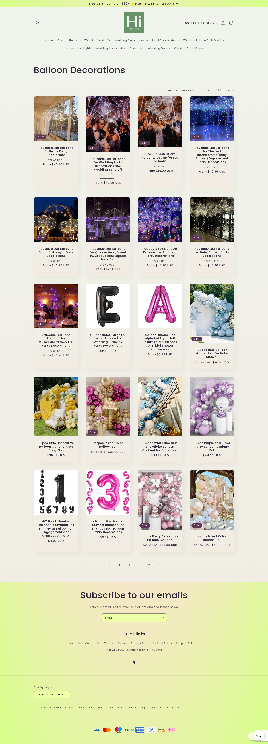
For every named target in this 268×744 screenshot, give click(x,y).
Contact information (171, 707)
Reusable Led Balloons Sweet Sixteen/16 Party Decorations (56, 252)
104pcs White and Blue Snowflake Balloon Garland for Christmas (160, 446)
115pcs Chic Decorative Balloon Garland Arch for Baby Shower (56, 446)
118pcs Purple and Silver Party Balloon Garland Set (212, 446)
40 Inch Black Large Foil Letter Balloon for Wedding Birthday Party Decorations (108, 340)
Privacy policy (106, 707)
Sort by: (173, 90)
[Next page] (159, 565)
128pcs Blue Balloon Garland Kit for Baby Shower (212, 353)
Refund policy (86, 707)
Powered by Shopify (65, 707)
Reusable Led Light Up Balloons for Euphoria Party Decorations (160, 252)
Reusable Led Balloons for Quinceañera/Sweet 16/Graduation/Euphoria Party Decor (108, 254)
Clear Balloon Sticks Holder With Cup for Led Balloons (160, 157)
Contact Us (93, 643)
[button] (38, 23)
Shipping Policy (186, 643)
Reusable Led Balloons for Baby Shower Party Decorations (212, 252)
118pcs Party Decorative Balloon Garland (160, 538)
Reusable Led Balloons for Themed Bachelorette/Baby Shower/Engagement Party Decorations (212, 155)
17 (148, 565)
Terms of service (126, 707)
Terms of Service (116, 643)
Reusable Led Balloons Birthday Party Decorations (56, 151)
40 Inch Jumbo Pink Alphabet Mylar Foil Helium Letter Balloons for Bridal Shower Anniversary (160, 342)
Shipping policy (148, 707)
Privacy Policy (140, 643)
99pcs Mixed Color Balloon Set (212, 538)
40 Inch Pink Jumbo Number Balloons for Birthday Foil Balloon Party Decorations (108, 527)
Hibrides (48, 707)
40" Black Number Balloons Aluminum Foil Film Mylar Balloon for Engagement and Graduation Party (56, 528)
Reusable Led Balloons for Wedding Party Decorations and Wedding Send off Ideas (108, 166)
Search (157, 650)
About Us (75, 643)
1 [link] (109, 565)
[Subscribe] (163, 617)
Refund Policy (162, 643)
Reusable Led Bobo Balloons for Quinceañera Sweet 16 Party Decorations (56, 340)
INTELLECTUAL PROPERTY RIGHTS (127, 650)
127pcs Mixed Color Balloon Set (108, 445)
